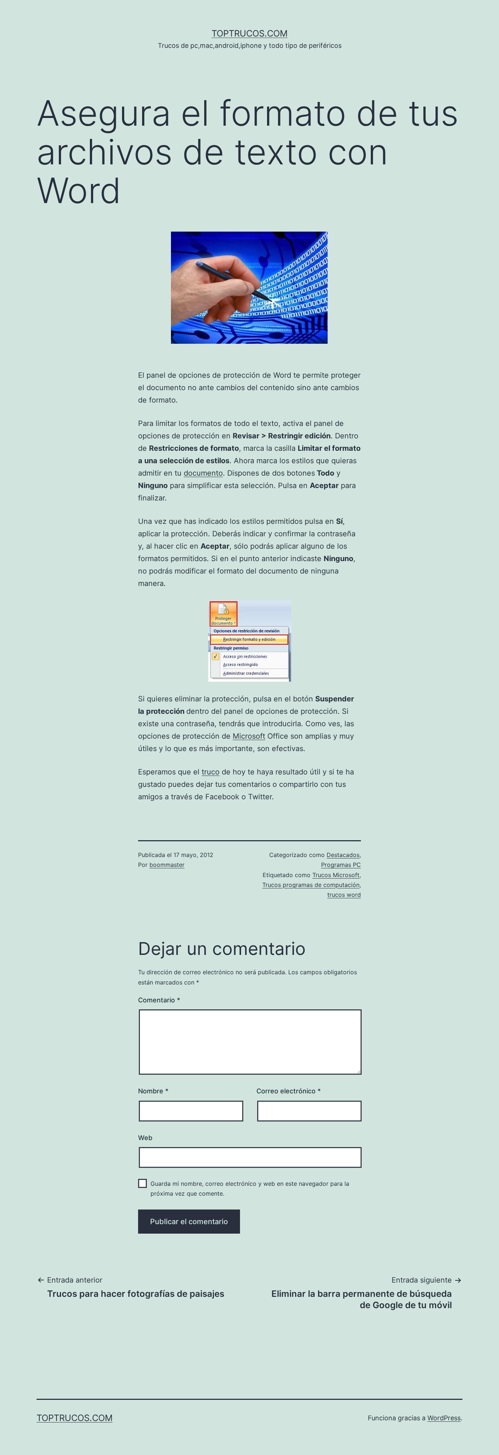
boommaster (166, 864)
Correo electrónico (288, 1091)
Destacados (343, 854)
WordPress (444, 1418)
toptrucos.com (249, 33)
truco (211, 772)
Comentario (159, 1000)
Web (145, 1138)
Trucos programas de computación (310, 884)
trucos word (344, 894)
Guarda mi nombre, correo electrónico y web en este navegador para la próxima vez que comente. (250, 1188)
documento (203, 473)
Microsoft (249, 736)
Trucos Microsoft (335, 875)
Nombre (153, 1091)
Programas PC (341, 864)
